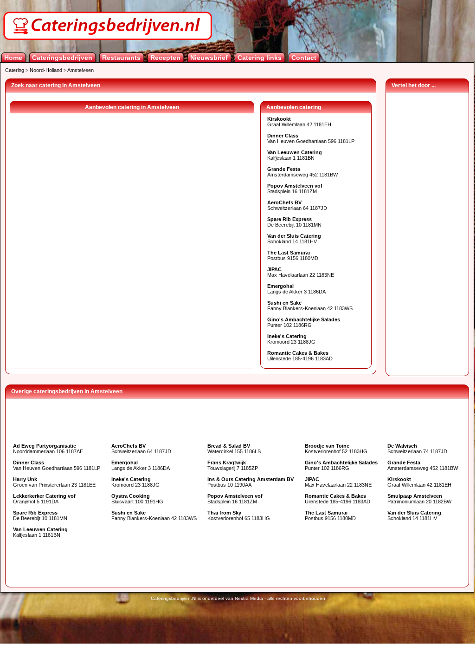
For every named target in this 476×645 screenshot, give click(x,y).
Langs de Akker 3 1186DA (296, 288)
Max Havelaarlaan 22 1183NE (300, 272)
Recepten (165, 57)
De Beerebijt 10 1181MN (294, 222)
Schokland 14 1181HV (294, 238)
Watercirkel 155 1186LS (234, 448)
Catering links (260, 57)
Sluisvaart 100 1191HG (137, 498)
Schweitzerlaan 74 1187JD (417, 448)
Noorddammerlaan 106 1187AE (48, 448)
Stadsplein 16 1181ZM (294, 188)
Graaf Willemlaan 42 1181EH (299, 121)
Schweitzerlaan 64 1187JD (297, 205)
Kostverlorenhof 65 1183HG (238, 515)
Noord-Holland (46, 70)
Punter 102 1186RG (303, 322)
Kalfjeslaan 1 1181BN (294, 155)
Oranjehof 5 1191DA (44, 498)
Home (13, 57)
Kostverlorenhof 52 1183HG (336, 448)
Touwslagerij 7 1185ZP (232, 465)
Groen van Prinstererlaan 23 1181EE (54, 482)
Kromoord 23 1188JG (291, 339)
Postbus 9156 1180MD (292, 255)
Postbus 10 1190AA (250, 482)
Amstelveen (80, 70)
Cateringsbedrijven (62, 57)
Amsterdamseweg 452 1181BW (302, 171)
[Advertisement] (427, 231)
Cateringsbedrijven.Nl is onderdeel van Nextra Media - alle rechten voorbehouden (238, 598)
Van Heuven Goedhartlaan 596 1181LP (310, 138)
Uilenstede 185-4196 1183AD (300, 355)
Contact (303, 57)
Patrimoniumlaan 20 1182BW (419, 498)
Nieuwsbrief (209, 57)
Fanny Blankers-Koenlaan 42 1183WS (310, 305)
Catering (14, 70)
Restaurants (121, 57)
